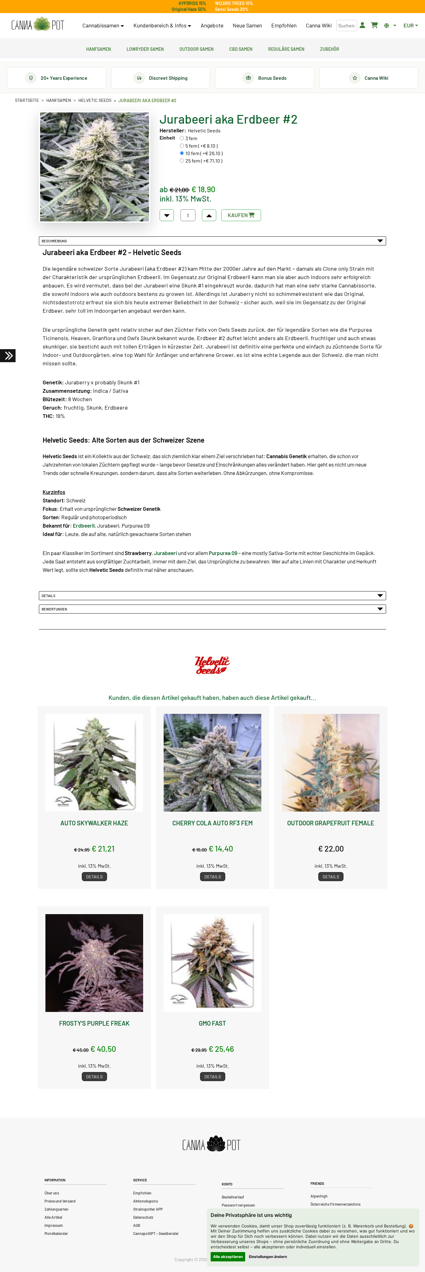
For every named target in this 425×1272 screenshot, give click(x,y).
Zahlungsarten (56, 1209)
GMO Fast (212, 1023)
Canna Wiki (319, 25)
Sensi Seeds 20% (232, 9)
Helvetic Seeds (94, 100)
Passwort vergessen (238, 1205)
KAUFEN (238, 215)
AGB (136, 1225)
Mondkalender (56, 1233)
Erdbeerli (84, 525)
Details (49, 595)
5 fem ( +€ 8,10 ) (201, 146)
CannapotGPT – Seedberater (156, 1233)
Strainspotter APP (148, 1209)
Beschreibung (55, 241)
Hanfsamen (98, 48)
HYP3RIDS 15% (192, 3)
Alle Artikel (53, 1217)
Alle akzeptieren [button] (228, 1256)
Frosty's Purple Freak (94, 1023)
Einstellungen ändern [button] (268, 1256)
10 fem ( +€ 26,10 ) (203, 153)
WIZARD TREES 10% (234, 3)
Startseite (27, 100)
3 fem (191, 138)
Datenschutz (143, 1217)
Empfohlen (284, 25)
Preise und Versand (60, 1201)
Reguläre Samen (286, 48)
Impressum (53, 1225)
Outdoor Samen (196, 48)
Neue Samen (247, 25)
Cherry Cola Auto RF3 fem (212, 823)
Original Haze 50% (189, 9)
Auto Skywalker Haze (94, 823)
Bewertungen (55, 609)
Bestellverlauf (233, 1197)
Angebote (212, 25)
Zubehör (329, 48)
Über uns (51, 1193)
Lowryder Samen (145, 48)
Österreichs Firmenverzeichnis (336, 1204)
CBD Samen (240, 48)
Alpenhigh (319, 1196)
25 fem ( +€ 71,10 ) (203, 161)
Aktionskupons (145, 1201)
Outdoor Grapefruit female (330, 823)
